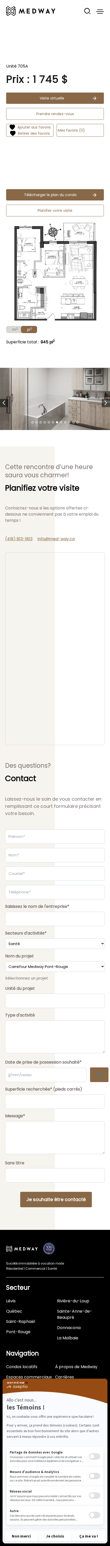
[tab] (14, 329)
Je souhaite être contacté (56, 1199)
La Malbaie (67, 1338)
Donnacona (69, 1328)
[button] (4, 403)
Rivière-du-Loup (73, 1301)
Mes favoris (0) (71, 130)
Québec (14, 1311)
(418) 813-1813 (18, 539)
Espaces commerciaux (29, 1377)
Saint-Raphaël (20, 1321)
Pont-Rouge (18, 1332)
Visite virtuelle (52, 98)
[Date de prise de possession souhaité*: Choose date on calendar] (99, 1074)
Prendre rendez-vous (55, 113)
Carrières (64, 1377)
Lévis (11, 1301)
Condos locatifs (21, 1367)
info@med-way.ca (56, 539)
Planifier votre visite (55, 210)
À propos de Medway (76, 1367)
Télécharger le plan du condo (50, 194)
